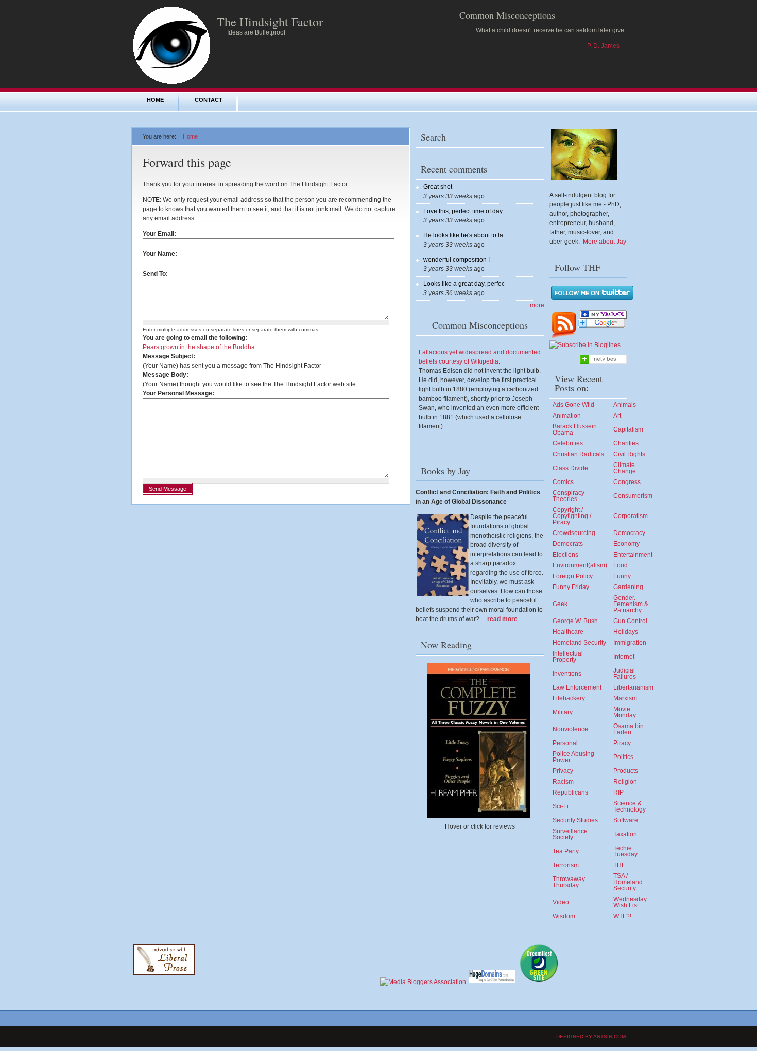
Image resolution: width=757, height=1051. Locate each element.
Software (625, 820)
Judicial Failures (624, 673)
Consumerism (632, 495)
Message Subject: (169, 356)
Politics (623, 757)
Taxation (625, 834)
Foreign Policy (573, 576)
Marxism (625, 698)
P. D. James (603, 45)
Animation (567, 415)
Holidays (625, 631)
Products (625, 770)
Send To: (157, 274)
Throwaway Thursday (569, 882)
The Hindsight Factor (270, 21)
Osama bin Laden (628, 729)
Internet (623, 656)
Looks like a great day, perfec (464, 283)
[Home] (171, 83)
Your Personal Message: (178, 393)
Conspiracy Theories (568, 496)
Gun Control (630, 621)
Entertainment (632, 554)
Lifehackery (569, 698)
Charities (626, 443)
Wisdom (564, 916)
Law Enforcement (577, 687)
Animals (624, 404)
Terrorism (566, 865)
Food (620, 565)
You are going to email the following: (195, 337)
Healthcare (568, 631)
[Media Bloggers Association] (423, 982)
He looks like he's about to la (463, 235)
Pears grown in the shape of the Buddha (199, 347)
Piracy (622, 743)
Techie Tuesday (625, 851)
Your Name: (162, 253)
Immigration (629, 642)
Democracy (629, 533)
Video (561, 902)
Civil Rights (629, 454)
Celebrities (568, 443)
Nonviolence (570, 729)
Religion (625, 781)
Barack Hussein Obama (575, 429)
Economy (626, 543)
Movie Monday (624, 712)
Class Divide (570, 468)
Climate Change (624, 468)
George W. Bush (575, 621)
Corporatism (630, 516)
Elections (565, 554)
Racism (563, 781)
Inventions (567, 673)
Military (563, 712)
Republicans (570, 792)
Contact (208, 100)
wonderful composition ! (456, 259)
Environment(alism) (580, 565)
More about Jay (604, 241)
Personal (565, 743)
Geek (560, 604)
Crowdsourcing (574, 533)
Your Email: (161, 233)
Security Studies (575, 820)
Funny (622, 576)
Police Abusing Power (573, 757)
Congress (627, 482)
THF (619, 865)
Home (155, 100)
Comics (563, 482)
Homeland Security (579, 642)
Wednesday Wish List (630, 902)
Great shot (437, 187)
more (537, 305)
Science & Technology (629, 806)
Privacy (563, 770)
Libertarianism (633, 687)
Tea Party (566, 851)
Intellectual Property (568, 656)
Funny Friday (571, 587)
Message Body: (165, 374)
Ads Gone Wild (573, 404)
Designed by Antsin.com (591, 1036)
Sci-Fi (561, 806)
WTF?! (622, 916)
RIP (618, 792)
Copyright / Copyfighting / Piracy (572, 516)
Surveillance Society (570, 834)
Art (617, 415)
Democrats (568, 543)
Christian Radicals (578, 454)
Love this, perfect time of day (463, 211)
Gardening (628, 587)
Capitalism (628, 429)
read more (502, 619)
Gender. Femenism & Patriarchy (630, 604)
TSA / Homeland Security (628, 882)
